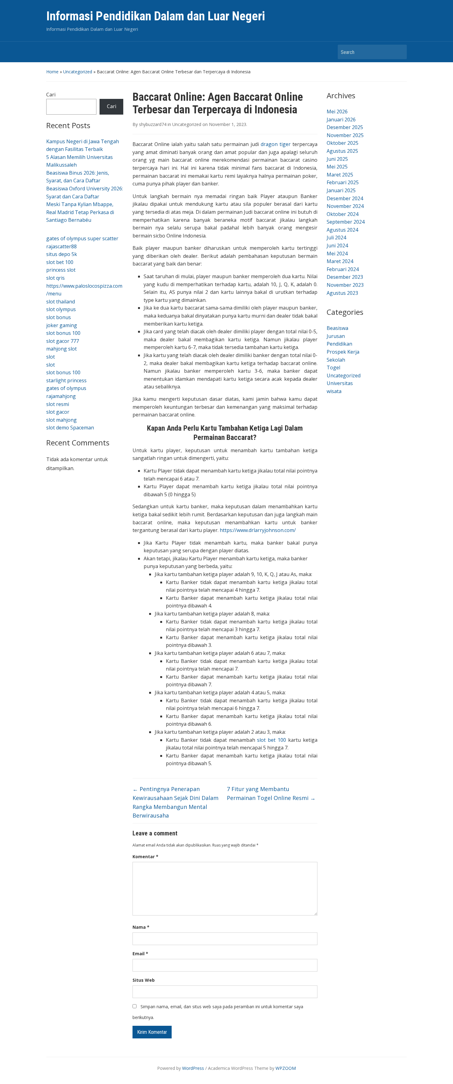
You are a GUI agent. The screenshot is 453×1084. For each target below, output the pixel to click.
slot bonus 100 (63, 333)
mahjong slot (61, 348)
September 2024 (346, 221)
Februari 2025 (343, 182)
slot (50, 356)
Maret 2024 (340, 261)
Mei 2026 (337, 111)
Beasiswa (337, 328)
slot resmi (57, 404)
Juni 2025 (337, 159)
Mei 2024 (337, 253)
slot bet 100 (59, 262)
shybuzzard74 (152, 124)
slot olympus (61, 309)
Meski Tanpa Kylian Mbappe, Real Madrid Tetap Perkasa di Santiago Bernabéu (80, 212)
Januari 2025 (341, 190)
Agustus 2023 (342, 293)
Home (52, 72)
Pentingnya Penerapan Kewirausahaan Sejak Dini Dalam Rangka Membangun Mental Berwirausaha (175, 802)
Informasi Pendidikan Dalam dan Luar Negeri (155, 16)
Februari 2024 (343, 269)
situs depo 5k (61, 254)
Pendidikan (339, 343)
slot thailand (60, 301)
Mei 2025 (337, 166)
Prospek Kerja (343, 351)
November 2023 (345, 285)
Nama (141, 927)
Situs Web (144, 980)
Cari (50, 94)
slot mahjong (61, 419)
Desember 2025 (345, 127)
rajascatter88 (61, 246)
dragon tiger (276, 144)
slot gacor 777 (62, 341)
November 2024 (345, 206)
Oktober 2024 (342, 214)
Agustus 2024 (342, 229)
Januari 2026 (341, 119)
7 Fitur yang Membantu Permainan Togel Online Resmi (271, 793)
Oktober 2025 (342, 143)
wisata (334, 391)
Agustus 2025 (342, 151)
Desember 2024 (345, 198)
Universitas (340, 383)
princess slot (61, 269)
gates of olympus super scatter (82, 238)
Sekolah (336, 359)
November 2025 (345, 135)
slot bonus (58, 317)
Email (140, 953)
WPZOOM (285, 1068)
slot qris (55, 277)
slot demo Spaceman (70, 427)
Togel (333, 367)
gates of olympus (66, 388)
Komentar (145, 856)
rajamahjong (61, 396)
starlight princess (66, 380)
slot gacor (57, 411)
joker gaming (61, 325)
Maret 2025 (340, 174)
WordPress (193, 1068)
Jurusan (336, 336)
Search (399, 52)
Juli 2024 (336, 237)
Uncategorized (77, 72)
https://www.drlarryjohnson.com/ (258, 530)
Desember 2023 (345, 277)
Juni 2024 (337, 245)
